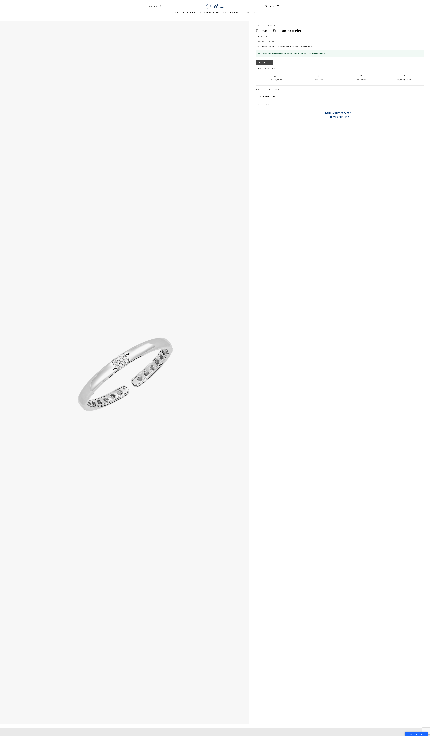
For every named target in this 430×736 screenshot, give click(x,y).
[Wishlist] (278, 6)
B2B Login (153, 6)
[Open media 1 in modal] (183, 313)
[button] (270, 6)
